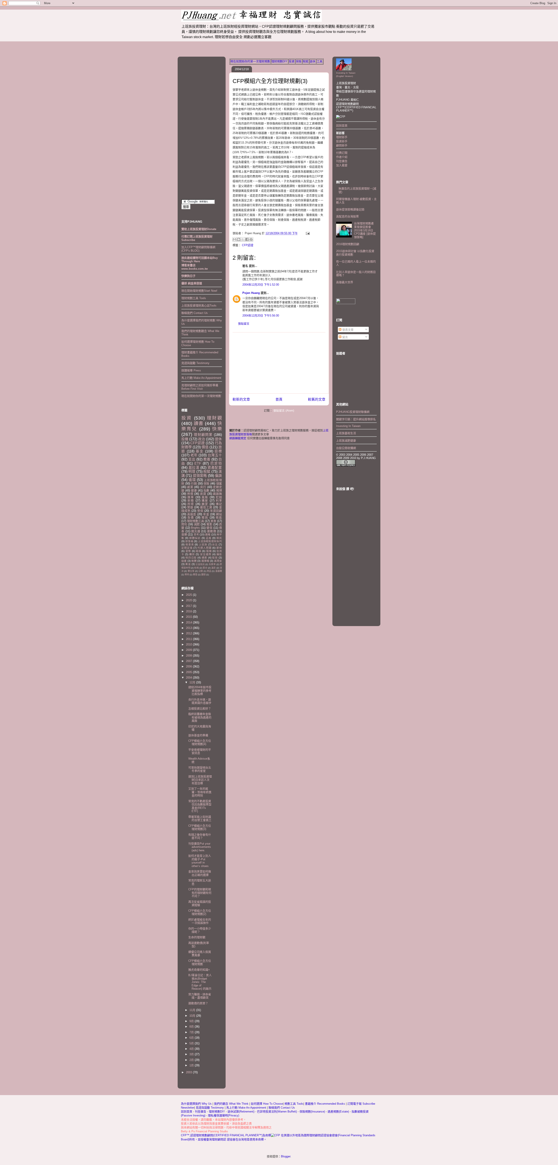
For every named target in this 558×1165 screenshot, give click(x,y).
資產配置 (215, 467)
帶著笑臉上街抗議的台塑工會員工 (199, 818)
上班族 (203, 544)
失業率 (212, 564)
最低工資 (206, 507)
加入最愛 (341, 165)
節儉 (219, 547)
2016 (189, 611)
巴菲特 (216, 463)
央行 (203, 487)
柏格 (196, 568)
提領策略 (200, 476)
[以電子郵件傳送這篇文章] (234, 239)
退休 (312, 61)
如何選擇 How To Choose (267, 1103)
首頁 (279, 399)
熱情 (190, 493)
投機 (184, 439)
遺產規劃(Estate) (338, 1111)
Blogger (285, 1156)
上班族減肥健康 (346, 440)
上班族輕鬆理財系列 (210, 541)
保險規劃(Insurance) (312, 1111)
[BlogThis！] (238, 239)
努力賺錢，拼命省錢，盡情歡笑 (199, 996)
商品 (209, 571)
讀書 (198, 423)
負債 (190, 517)
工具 (319, 61)
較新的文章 (241, 399)
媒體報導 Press (191, 370)
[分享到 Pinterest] (251, 239)
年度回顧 (216, 510)
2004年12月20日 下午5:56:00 (260, 315)
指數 (206, 490)
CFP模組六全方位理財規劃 (199, 962)
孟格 (208, 538)
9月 (192, 1021)
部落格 (189, 541)
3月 (192, 1054)
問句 (184, 524)
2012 (189, 633)
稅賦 (305, 61)
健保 (209, 527)
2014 (189, 622)
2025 (189, 594)
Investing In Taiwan (348, 426)
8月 (192, 1026)
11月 (192, 1010)
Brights (195, 527)
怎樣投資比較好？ (199, 708)
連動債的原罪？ (198, 1003)
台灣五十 (215, 455)
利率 (219, 500)
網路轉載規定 (237, 438)
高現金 (218, 560)
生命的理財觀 (196, 937)
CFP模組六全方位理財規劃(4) (199, 742)
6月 (192, 1037)
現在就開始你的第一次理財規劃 (250, 61)
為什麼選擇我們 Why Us (197, 1103)
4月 (192, 1048)
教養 (206, 459)
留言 (344, 337)
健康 (194, 490)
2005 (189, 672)
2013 (189, 628)
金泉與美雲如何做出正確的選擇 (199, 873)
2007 (189, 661)
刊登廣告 (341, 161)
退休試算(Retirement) (241, 1111)
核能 (219, 517)
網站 (219, 514)
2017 (189, 606)
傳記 (219, 504)
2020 (189, 600)
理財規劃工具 (195, 521)
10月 (192, 1015)
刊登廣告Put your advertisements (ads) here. (199, 847)
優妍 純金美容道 (191, 283)
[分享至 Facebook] (247, 239)
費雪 (195, 574)
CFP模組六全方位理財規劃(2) (199, 912)
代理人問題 (204, 547)
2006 (189, 666)
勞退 (190, 507)
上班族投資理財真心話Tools (198, 305)
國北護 (195, 531)
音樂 (184, 534)
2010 (189, 644)
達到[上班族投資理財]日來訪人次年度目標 (200, 780)
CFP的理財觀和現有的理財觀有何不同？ (199, 893)
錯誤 (198, 551)
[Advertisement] (279, 363)
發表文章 (347, 329)
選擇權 (205, 560)
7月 (192, 1032)
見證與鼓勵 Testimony (195, 363)
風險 (205, 497)
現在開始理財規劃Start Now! (199, 290)
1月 (192, 1065)
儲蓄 (219, 483)
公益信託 (200, 564)
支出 (191, 459)
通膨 (204, 557)
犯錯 (219, 497)
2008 (189, 655)
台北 (215, 544)
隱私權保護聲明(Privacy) (223, 1115)
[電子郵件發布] (307, 233)
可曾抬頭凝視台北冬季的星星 (199, 769)
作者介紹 (341, 157)
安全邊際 (205, 554)
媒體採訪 (195, 538)
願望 (205, 504)
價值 (205, 447)
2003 (189, 1072)
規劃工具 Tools (293, 1103)
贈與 (205, 517)
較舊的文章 (316, 399)
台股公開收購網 (346, 448)
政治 (201, 439)
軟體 (194, 560)
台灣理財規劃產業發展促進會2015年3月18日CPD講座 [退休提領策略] (365, 230)
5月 (192, 1043)
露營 (203, 574)
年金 (206, 514)
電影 (209, 524)
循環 (192, 480)
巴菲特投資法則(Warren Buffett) (277, 1111)
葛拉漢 (194, 467)
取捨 (215, 557)
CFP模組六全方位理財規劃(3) (270, 81)
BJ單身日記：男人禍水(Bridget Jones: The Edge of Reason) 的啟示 (200, 982)
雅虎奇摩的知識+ (199, 969)
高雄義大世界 (344, 282)
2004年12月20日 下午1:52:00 (260, 284)
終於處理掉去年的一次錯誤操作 (199, 921)
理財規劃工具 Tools (193, 298)
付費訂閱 (341, 152)
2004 (189, 677)
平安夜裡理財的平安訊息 (199, 751)
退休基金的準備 (198, 735)
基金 (200, 451)
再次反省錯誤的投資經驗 (199, 903)
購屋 (205, 500)
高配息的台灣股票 (347, 216)
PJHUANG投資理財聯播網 (352, 411)
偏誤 (218, 476)
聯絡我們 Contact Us (194, 313)
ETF (197, 463)
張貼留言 (243, 323)
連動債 (211, 531)
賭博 (219, 490)
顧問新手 (341, 145)
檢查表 (189, 544)
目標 (218, 451)
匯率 (190, 497)
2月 (192, 1060)
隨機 (209, 551)
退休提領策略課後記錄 (350, 209)
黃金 (188, 564)
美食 (213, 521)
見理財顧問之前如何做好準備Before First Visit (199, 387)
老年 (194, 455)
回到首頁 (341, 125)
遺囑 (207, 534)
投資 (291, 61)
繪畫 (184, 560)
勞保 (200, 510)
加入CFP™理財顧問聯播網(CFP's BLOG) (198, 249)
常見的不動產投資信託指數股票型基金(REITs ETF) (199, 806)
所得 (190, 504)
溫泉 (213, 568)
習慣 (188, 551)
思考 (196, 534)
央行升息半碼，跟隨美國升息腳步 (199, 701)
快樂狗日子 (188, 276)
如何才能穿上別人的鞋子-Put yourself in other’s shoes (199, 861)
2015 (189, 616)
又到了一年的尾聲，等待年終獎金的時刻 (199, 792)
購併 (192, 554)
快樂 (217, 428)
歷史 (205, 568)
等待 (187, 574)
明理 (191, 471)
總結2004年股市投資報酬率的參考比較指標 (199, 691)
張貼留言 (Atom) (283, 410)
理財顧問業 (203, 435)
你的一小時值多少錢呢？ (199, 930)
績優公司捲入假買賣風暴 (199, 953)
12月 (192, 682)
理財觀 (214, 417)
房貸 (203, 493)
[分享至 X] (243, 239)
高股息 (191, 514)
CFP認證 (247, 245)
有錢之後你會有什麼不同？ (199, 836)
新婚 (190, 500)
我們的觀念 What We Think (231, 1103)
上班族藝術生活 (346, 433)
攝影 (219, 554)
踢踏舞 (217, 493)
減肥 (197, 524)
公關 (200, 571)
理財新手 (341, 137)
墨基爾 (218, 571)
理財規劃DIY (279, 61)
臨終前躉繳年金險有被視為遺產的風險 (199, 717)
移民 (219, 538)
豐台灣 (191, 571)
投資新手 (341, 141)
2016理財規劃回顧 (347, 244)
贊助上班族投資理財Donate (198, 229)
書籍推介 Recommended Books (325, 1103)
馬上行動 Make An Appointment (201, 377)
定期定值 (186, 547)
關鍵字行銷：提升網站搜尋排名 (356, 419)
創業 (190, 487)
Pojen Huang (251, 293)
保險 (298, 61)
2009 (189, 650)
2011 (189, 639)
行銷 (194, 483)
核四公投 (191, 557)
